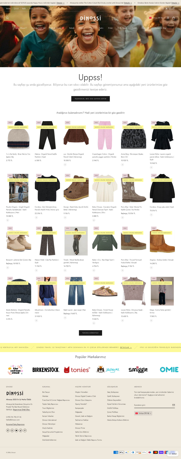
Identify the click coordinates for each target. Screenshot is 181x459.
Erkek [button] (110, 28)
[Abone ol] (174, 405)
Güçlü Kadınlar (47, 428)
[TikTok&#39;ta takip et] (170, 8)
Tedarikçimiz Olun (48, 412)
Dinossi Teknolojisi (48, 424)
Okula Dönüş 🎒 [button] (57, 28)
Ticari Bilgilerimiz (48, 408)
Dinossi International (49, 420)
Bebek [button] (71, 28)
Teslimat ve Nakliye (81, 420)
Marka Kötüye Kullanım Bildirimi (118, 420)
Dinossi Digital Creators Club (85, 396)
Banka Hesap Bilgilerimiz (115, 416)
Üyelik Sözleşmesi (113, 396)
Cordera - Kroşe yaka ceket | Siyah (162, 207)
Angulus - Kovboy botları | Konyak (161, 260)
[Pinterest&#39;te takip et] (173, 8)
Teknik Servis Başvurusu (83, 436)
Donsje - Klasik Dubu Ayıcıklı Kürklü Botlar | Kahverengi (76, 208)
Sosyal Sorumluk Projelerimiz (52, 432)
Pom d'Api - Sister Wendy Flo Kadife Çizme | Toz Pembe (131, 208)
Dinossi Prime (80, 428)
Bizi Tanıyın (46, 392)
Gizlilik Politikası (112, 408)
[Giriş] (168, 18)
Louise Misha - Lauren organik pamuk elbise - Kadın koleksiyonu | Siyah (162, 157)
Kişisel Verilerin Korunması (116, 404)
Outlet (134, 28)
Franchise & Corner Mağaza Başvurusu (56, 400)
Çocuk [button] (82, 28)
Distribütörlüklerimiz (49, 440)
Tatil (44, 28)
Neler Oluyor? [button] (21, 28)
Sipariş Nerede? (81, 404)
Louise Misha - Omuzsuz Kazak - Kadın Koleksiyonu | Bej (132, 311)
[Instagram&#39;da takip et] (163, 8)
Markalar (35, 28)
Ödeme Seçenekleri (114, 400)
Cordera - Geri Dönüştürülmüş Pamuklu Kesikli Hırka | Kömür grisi (47, 208)
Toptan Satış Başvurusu (50, 404)
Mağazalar (146, 28)
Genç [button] (92, 28)
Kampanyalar (79, 408)
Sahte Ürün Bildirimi (82, 432)
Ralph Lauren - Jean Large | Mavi (75, 310)
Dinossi (13, 452)
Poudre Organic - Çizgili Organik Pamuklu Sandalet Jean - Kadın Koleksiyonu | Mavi (18, 210)
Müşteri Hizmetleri (81, 392)
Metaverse (78, 424)
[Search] (7, 18)
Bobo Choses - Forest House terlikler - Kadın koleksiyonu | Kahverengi (102, 313)
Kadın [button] (101, 28)
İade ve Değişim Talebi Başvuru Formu (88, 440)
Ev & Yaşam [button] (122, 28)
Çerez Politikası (112, 412)
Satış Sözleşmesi (113, 392)
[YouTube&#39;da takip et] (166, 8)
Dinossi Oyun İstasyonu (83, 400)
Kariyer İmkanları (48, 416)
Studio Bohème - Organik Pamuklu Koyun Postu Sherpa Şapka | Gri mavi (18, 313)
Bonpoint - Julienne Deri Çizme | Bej (18, 260)
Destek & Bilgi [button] (160, 28)
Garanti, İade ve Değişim (83, 416)
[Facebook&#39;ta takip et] (159, 8)
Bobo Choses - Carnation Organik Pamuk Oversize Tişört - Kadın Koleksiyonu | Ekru (104, 210)
